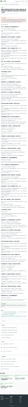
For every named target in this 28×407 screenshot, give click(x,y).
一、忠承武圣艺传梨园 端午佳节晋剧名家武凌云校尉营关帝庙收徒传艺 (9, 327)
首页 (14, 1)
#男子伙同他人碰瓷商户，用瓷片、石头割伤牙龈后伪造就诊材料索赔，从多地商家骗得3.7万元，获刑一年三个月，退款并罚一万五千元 (13, 316)
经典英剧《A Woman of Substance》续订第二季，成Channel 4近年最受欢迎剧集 (10, 366)
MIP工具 (20, 402)
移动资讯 (11, 401)
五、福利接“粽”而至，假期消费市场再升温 (5, 337)
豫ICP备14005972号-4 (16, 405)
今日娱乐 (20, 1)
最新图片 (20, 399)
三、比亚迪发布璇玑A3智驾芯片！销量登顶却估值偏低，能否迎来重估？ (9, 332)
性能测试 (20, 398)
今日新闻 (17, 1)
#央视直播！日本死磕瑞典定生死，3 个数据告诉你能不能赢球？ (7, 314)
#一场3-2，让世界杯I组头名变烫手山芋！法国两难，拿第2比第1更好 (9, 313)
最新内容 (11, 402)
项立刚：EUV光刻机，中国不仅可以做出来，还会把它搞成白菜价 (8, 361)
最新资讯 (23, 1)
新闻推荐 (26, 1)
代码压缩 (20, 401)
